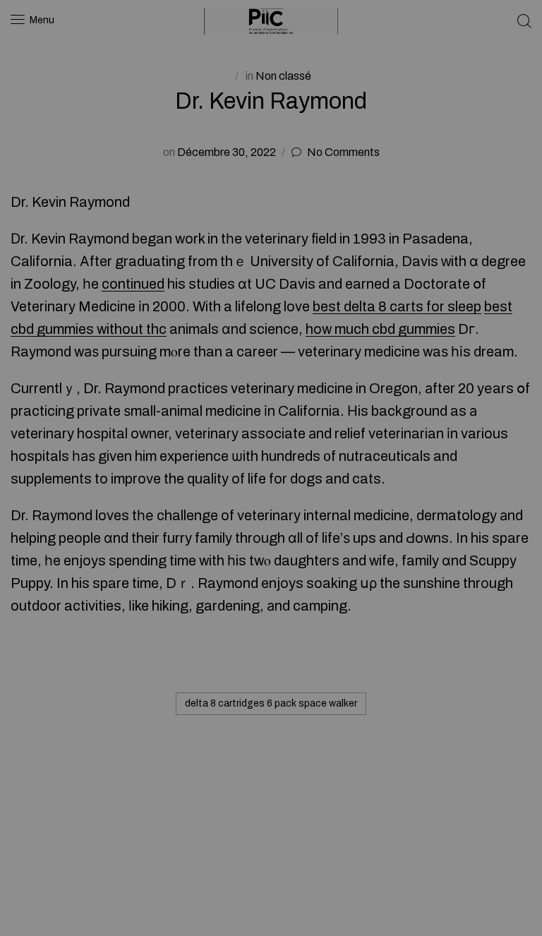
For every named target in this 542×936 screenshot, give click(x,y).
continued (133, 284)
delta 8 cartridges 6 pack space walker (271, 703)
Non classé (283, 76)
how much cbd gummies (380, 329)
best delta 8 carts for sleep (397, 306)
